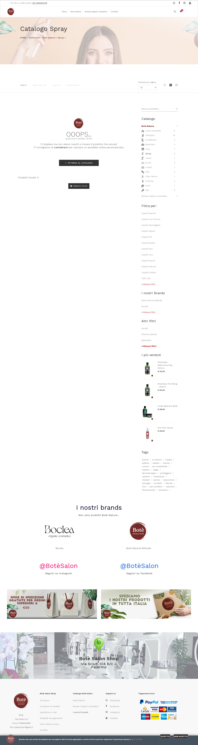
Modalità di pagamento (51, 718)
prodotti (157, 483)
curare (145, 466)
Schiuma (149, 181)
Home (64, 12)
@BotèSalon (58, 566)
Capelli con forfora (150, 219)
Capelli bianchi (148, 213)
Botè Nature (75, 12)
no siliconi (156, 460)
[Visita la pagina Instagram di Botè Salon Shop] (184, 3)
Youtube (114, 718)
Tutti (23, 85)
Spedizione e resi (48, 712)
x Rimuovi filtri (148, 284)
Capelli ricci (147, 255)
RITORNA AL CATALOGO (80, 163)
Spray (61, 38)
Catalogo (34, 38)
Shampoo (150, 135)
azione (145, 460)
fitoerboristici (148, 490)
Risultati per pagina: (147, 82)
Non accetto (180, 736)
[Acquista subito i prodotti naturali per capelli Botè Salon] (52, 604)
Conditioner (151, 140)
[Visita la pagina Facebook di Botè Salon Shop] (179, 3)
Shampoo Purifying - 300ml (167, 385)
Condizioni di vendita (50, 706)
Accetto (165, 736)
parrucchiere (156, 486)
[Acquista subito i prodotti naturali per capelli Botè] (146, 604)
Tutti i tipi (145, 278)
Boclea (144, 306)
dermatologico (149, 473)
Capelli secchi (148, 260)
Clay (147, 149)
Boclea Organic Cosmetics (96, 12)
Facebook (114, 706)
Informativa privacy (49, 724)
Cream (148, 167)
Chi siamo (44, 700)
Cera (147, 185)
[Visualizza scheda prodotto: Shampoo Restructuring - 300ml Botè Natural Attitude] (148, 369)
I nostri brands (99, 507)
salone (156, 480)
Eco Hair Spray (165, 427)
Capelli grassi (148, 243)
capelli (169, 460)
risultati (145, 480)
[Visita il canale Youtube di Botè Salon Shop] (190, 3)
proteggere (165, 473)
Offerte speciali (149, 334)
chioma (166, 463)
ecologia (146, 483)
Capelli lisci (147, 249)
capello (145, 470)
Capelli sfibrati (148, 266)
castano (146, 476)
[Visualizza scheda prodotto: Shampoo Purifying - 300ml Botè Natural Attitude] (148, 390)
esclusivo (163, 490)
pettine (145, 463)
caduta (156, 463)
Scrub (148, 163)
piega (155, 470)
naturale (170, 486)
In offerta (73, 85)
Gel (147, 190)
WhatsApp (115, 700)
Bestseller (40, 85)
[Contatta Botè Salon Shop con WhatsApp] (174, 3)
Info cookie (136, 739)
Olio (147, 172)
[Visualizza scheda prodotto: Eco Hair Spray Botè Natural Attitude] (148, 434)
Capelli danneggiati (150, 225)
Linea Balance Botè (167, 406)
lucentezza (159, 476)
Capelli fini (146, 237)
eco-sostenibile (160, 466)
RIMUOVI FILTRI (80, 186)
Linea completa (153, 131)
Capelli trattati (148, 272)
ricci (144, 486)
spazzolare (169, 480)
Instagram (115, 712)
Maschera (150, 144)
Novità (56, 85)
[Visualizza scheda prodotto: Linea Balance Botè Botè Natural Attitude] (148, 412)
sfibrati (169, 483)
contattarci (61, 147)
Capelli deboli (148, 231)
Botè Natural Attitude (151, 300)
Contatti (114, 12)
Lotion (148, 158)
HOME (23, 38)
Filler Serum (151, 176)
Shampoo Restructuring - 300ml (166, 365)
